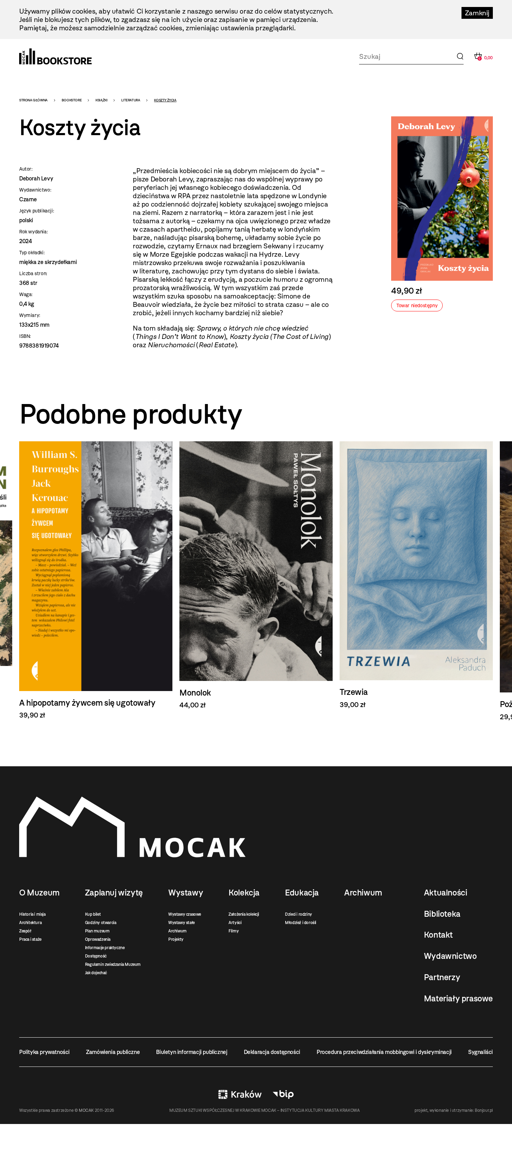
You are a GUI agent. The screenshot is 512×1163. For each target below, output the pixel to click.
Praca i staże (30, 939)
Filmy (233, 931)
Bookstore (72, 100)
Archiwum (177, 931)
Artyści (234, 922)
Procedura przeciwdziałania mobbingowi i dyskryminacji (384, 1052)
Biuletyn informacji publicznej (191, 1052)
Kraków (240, 1094)
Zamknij (477, 13)
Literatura (130, 100)
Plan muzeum (97, 931)
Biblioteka (442, 914)
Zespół (25, 931)
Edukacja (302, 893)
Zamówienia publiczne (113, 1052)
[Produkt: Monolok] (256, 575)
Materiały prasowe (458, 998)
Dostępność (96, 956)
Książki (101, 100)
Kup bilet (93, 914)
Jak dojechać (96, 972)
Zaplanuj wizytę (114, 893)
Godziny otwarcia (100, 922)
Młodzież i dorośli (300, 922)
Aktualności (445, 893)
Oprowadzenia (97, 939)
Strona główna (33, 100)
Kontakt (438, 935)
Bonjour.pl (484, 1110)
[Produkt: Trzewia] (416, 575)
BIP (283, 1094)
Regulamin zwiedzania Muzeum (113, 964)
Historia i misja (32, 914)
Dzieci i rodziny (298, 914)
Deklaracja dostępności (272, 1052)
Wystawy (185, 893)
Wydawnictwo (450, 956)
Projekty (176, 939)
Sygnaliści (480, 1052)
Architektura (30, 922)
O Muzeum (39, 893)
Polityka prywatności (44, 1052)
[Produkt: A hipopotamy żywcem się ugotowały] (95, 580)
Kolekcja (243, 893)
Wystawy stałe (181, 922)
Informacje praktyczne (105, 947)
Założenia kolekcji (243, 914)
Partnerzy (442, 977)
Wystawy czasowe (184, 914)
